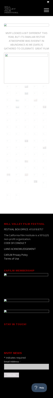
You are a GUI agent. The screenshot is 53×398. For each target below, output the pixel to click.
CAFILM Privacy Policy (16, 254)
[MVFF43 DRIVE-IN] (26, 68)
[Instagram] (34, 332)
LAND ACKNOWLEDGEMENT (20, 249)
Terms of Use (11, 258)
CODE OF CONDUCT (15, 243)
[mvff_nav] (22, 10)
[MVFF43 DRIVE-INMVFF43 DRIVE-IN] (8, 127)
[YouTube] (22, 332)
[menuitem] (45, 10)
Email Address (12, 361)
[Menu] (45, 10)
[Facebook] (10, 332)
